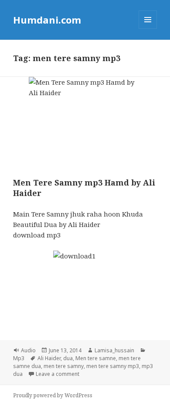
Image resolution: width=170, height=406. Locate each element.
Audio (28, 350)
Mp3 (18, 358)
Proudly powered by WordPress (52, 395)
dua (68, 358)
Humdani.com (47, 19)
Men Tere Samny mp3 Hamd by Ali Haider (84, 187)
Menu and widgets (148, 28)
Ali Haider (49, 358)
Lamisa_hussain (114, 350)
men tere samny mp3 (112, 366)
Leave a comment (57, 374)
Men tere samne (95, 358)
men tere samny (64, 366)
